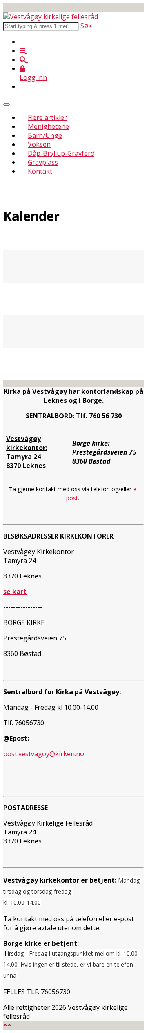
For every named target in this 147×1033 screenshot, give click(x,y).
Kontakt (40, 171)
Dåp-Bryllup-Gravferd (61, 153)
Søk (86, 25)
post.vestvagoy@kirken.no (43, 753)
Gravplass (43, 162)
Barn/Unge (45, 135)
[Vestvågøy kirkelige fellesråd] (50, 16)
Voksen (39, 144)
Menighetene (48, 126)
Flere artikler (47, 117)
